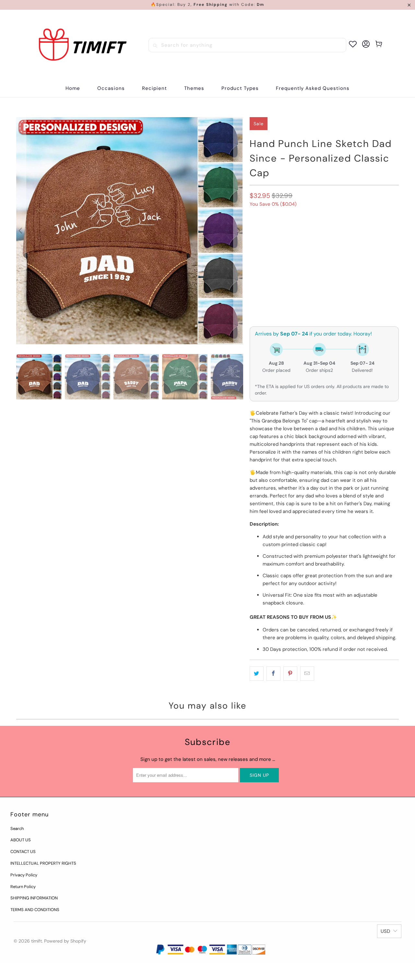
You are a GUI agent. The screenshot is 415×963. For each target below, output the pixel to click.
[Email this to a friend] (307, 673)
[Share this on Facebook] (273, 673)
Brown (261, 233)
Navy (284, 233)
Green (307, 233)
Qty (253, 286)
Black (356, 233)
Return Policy (23, 886)
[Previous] (21, 230)
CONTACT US (23, 851)
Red (257, 250)
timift (36, 941)
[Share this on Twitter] (257, 673)
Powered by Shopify (65, 941)
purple (331, 233)
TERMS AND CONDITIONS (34, 909)
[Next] (238, 230)
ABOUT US (20, 840)
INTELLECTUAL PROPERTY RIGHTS (43, 863)
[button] (111, 88)
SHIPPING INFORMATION (34, 898)
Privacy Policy (23, 875)
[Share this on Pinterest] (290, 673)
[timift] (83, 45)
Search (17, 828)
